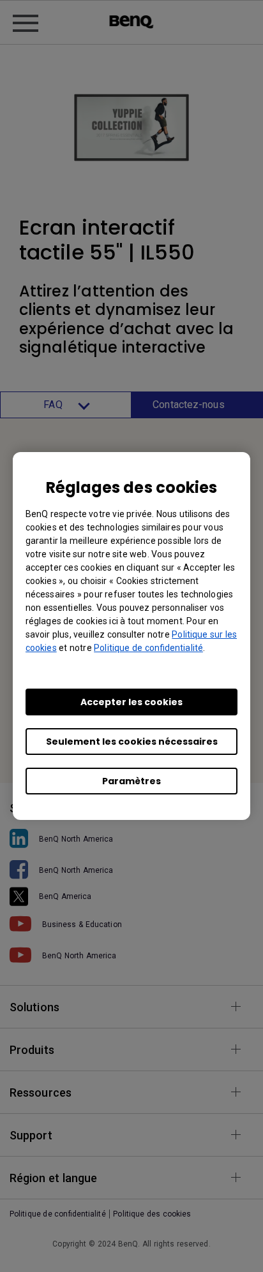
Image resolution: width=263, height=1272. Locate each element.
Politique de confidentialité (148, 648)
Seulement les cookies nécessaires (132, 741)
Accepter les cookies (131, 702)
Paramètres (131, 781)
